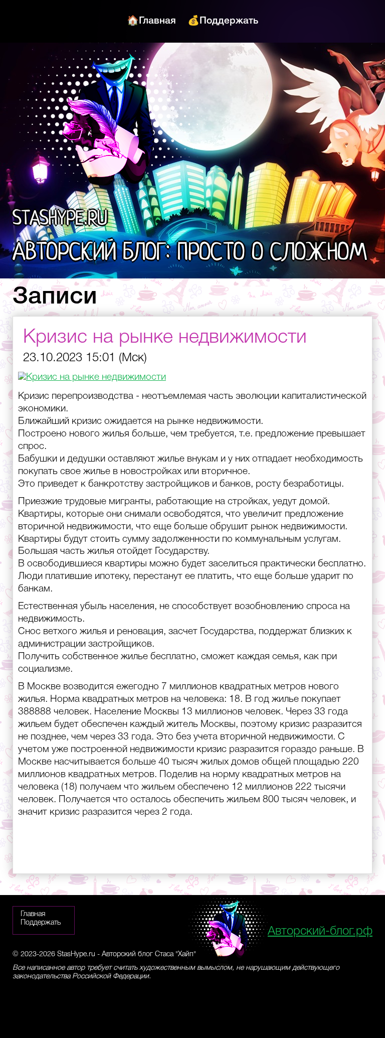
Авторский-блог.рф (320, 931)
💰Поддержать (222, 21)
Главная (33, 914)
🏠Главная (151, 21)
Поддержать (41, 923)
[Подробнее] (92, 377)
